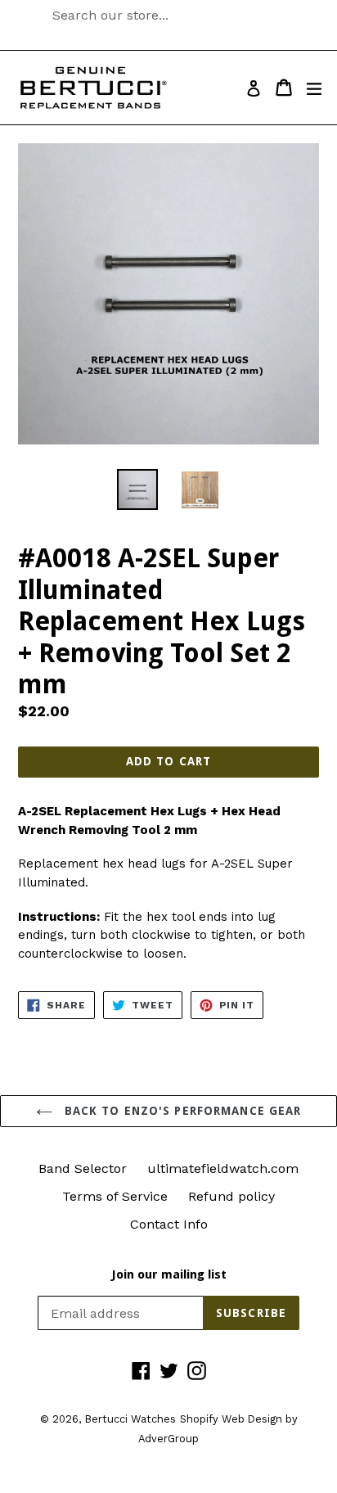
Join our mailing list (169, 1274)
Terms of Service (115, 1196)
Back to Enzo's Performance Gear (181, 1110)
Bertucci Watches (130, 1419)
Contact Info (169, 1224)
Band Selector (82, 1168)
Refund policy (231, 1196)
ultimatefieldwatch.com (223, 1168)
